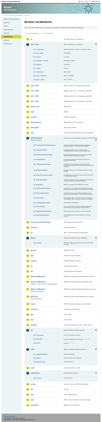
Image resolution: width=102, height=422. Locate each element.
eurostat (33, 227)
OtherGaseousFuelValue (43, 188)
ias (31, 266)
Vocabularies (8, 37)
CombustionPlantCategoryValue (46, 145)
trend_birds (39, 72)
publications (35, 373)
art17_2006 (34, 91)
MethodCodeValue (41, 180)
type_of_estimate (41, 76)
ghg (31, 255)
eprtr (32, 133)
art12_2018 (34, 85)
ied (31, 271)
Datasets (6, 22)
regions (38, 358)
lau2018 (33, 325)
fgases (33, 238)
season (38, 68)
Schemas (7, 33)
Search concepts (48, 33)
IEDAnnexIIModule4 (37, 289)
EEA (12, 1)
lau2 (32, 320)
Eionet (11, 15)
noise (32, 368)
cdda (32, 112)
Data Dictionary (19, 15)
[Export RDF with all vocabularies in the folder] (96, 44)
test (31, 389)
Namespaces (8, 43)
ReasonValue (40, 198)
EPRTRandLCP (36, 138)
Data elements (8, 29)
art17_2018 (34, 101)
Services (6, 40)
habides (33, 261)
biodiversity (34, 106)
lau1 (32, 314)
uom (32, 394)
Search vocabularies (33, 33)
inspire (33, 304)
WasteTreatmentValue (42, 215)
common (33, 117)
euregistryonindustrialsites (40, 222)
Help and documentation (11, 19)
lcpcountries (40, 335)
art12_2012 (34, 44)
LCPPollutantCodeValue (43, 164)
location (38, 57)
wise (32, 400)
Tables (6, 26)
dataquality (34, 127)
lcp (31, 330)
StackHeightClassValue (43, 202)
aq (31, 39)
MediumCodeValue (42, 170)
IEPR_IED (34, 296)
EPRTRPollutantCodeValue (44, 154)
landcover (34, 309)
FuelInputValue (40, 159)
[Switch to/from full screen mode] (88, 1)
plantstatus (39, 339)
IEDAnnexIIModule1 (37, 276)
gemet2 (33, 250)
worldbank (34, 405)
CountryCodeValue (41, 150)
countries (39, 243)
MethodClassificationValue (44, 175)
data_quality (39, 53)
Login (82, 1)
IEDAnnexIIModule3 (37, 282)
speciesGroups (40, 362)
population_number (42, 60)
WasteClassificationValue (43, 211)
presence (39, 64)
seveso (33, 384)
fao (31, 232)
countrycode (40, 49)
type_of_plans (40, 79)
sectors (38, 343)
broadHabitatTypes (41, 354)
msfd (32, 349)
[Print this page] (86, 1)
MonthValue (39, 184)
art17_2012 (34, 96)
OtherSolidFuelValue (42, 193)
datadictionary (35, 122)
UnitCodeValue (40, 206)
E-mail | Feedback (9, 416)
